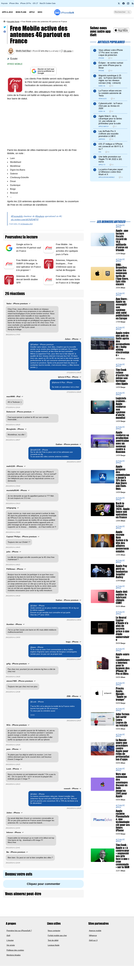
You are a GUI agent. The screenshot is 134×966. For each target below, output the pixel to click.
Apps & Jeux (7, 12)
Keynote (4, 3)
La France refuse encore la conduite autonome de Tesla (110, 93)
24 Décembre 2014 (27, 224)
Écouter (14, 58)
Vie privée (11, 945)
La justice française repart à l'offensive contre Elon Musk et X (111, 172)
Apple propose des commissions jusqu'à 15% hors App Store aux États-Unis (123, 477)
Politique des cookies (15, 950)
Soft (67, 12)
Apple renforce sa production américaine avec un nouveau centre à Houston (122, 442)
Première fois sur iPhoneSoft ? (19, 931)
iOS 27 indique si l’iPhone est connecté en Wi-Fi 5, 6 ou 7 (111, 146)
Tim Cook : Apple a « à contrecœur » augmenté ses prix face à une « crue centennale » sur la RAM (122, 856)
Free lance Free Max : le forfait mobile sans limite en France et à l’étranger (68, 279)
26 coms (68, 51)
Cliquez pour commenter (43, 884)
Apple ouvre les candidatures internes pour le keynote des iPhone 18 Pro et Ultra (123, 664)
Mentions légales (14, 955)
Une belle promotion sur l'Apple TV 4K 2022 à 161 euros (110, 159)
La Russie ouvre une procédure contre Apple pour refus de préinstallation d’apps (122, 750)
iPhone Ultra (14, 3)
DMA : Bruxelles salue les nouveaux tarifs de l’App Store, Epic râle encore (122, 274)
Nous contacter (54, 931)
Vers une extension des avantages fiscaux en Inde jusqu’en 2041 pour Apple (122, 785)
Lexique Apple (53, 945)
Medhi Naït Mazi (23, 51)
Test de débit (53, 940)
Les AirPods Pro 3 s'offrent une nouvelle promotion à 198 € (108, 133)
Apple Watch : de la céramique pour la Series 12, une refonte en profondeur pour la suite (110, 120)
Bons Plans (21, 12)
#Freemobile (17, 216)
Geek (40, 12)
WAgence (93, 935)
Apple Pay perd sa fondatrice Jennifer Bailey (122, 572)
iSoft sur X (93, 940)
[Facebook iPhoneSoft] (123, 4)
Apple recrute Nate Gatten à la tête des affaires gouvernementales (122, 542)
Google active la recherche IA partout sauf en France (28, 247)
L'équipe (10, 940)
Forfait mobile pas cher (57, 935)
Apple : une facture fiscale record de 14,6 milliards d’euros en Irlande (122, 240)
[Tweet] (4, 28)
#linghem (39, 216)
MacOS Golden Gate (47, 3)
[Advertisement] (43, 126)
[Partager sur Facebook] (4, 32)
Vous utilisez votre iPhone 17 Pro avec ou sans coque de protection (111, 52)
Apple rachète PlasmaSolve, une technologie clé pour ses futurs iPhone (123, 821)
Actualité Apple (13, 21)
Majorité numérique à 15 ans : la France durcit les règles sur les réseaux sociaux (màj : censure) (110, 79)
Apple (32, 12)
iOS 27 (35, 3)
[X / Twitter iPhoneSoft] (119, 4)
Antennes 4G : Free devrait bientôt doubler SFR (27, 279)
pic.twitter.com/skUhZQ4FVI (24, 219)
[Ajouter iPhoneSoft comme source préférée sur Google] (43, 71)
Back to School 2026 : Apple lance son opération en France (123, 510)
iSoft (8, 935)
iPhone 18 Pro (25, 3)
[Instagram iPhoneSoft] (128, 4)
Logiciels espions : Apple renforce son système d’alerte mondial (121, 408)
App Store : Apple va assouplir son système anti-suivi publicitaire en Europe (122, 308)
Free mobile (15, 64)
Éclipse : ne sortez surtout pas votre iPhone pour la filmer (111, 65)
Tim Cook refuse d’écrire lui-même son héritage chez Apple (122, 376)
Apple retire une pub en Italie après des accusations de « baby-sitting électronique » (123, 344)
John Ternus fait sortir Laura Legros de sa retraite (122, 720)
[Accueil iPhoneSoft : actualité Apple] (4, 21)
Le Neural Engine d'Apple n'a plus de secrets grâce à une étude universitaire (122, 628)
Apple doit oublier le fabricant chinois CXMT (121, 597)
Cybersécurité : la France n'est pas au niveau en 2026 (110, 106)
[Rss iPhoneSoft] (132, 4)
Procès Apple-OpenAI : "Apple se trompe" (121, 694)
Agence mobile (95, 931)
